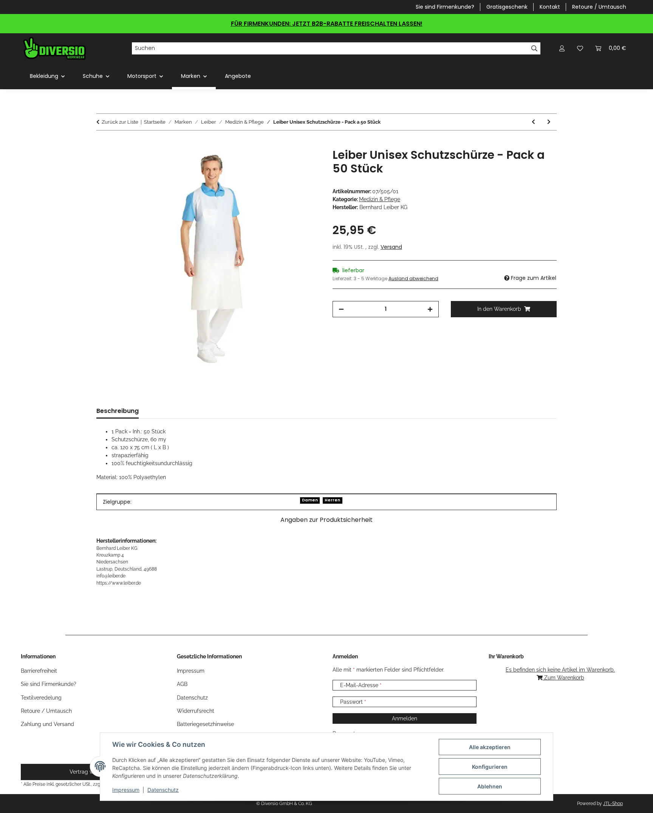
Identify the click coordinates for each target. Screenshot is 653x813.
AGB (182, 684)
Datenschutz (163, 790)
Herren (332, 500)
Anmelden (404, 718)
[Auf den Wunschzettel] (304, 162)
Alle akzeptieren (490, 747)
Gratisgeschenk (507, 7)
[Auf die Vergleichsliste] (285, 162)
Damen (310, 500)
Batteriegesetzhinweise (205, 724)
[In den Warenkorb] (102, 144)
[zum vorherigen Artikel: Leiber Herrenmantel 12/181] (533, 122)
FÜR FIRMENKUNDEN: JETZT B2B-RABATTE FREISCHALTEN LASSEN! (326, 23)
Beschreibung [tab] (117, 410)
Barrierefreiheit (39, 671)
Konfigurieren (490, 766)
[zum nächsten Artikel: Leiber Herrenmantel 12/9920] (549, 122)
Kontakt (550, 7)
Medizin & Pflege (379, 199)
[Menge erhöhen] (430, 309)
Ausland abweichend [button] (413, 278)
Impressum (125, 790)
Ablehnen (489, 786)
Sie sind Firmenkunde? (445, 7)
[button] (562, 48)
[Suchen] (534, 48)
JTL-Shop (613, 803)
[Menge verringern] (341, 309)
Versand (391, 247)
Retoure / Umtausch (599, 7)
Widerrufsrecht (195, 711)
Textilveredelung (41, 698)
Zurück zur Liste (120, 122)
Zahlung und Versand (47, 724)
